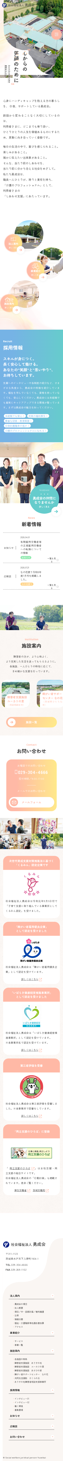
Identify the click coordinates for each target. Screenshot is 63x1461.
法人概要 (19, 1307)
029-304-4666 (33, 772)
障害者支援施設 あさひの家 (28, 1370)
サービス (19, 1341)
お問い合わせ (17, 1436)
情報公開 (19, 1319)
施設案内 (15, 1350)
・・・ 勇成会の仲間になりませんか (44, 499)
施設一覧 (31, 722)
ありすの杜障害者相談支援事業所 (30, 1381)
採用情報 (15, 1390)
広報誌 (13, 1426)
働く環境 (19, 1406)
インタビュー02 (22, 1402)
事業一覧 (19, 1345)
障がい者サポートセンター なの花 (31, 1374)
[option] (36, 694)
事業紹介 (15, 1332)
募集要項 (19, 1410)
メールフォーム (31, 802)
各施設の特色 (21, 1359)
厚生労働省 (20, 1190)
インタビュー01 (22, 1398)
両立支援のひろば (20, 1168)
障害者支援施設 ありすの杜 (28, 1363)
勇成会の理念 (21, 1304)
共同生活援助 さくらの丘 (27, 1378)
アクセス (19, 1326)
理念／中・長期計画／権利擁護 (29, 1311)
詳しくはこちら (29, 979)
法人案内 (15, 1295)
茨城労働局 (39, 1190)
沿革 (17, 1315)
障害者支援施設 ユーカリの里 (29, 1366)
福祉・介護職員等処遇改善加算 (29, 1323)
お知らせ (15, 1415)
